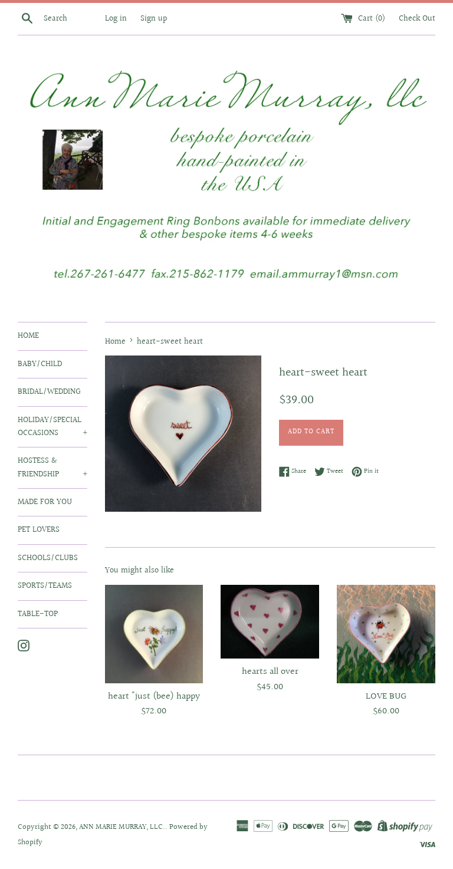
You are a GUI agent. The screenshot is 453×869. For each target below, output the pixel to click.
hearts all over (270, 671)
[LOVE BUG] (386, 634)
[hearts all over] (270, 622)
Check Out (417, 18)
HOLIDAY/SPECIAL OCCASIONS (52, 427)
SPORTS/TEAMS (45, 586)
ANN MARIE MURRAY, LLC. (122, 827)
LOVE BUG (386, 696)
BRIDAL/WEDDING (49, 392)
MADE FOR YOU (45, 502)
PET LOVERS (39, 530)
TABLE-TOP (38, 614)
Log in (116, 18)
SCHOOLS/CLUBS (48, 558)
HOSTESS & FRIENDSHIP (52, 467)
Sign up (153, 18)
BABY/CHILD (40, 364)
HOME (28, 336)
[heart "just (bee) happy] (154, 634)
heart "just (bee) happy (154, 696)
